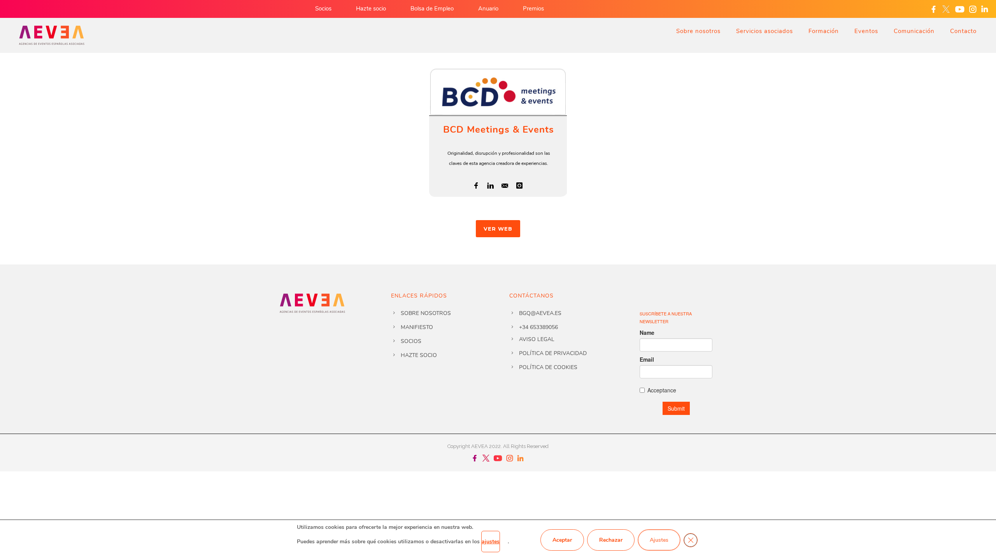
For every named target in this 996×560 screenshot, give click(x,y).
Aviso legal (536, 339)
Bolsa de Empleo (432, 8)
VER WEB (498, 229)
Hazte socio (371, 8)
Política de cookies (548, 367)
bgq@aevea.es (540, 313)
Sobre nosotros (698, 31)
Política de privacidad (553, 353)
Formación (823, 31)
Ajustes (659, 540)
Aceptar (562, 540)
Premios (533, 8)
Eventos (866, 31)
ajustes (491, 541)
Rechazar (610, 540)
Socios (323, 8)
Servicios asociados (764, 31)
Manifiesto (417, 327)
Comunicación (914, 31)
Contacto (963, 31)
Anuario (488, 8)
